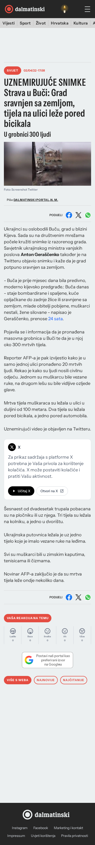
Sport (25, 23)
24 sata (55, 318)
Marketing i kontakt (68, 828)
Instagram (20, 828)
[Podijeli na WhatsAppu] (88, 215)
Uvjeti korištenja (43, 835)
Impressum (16, 835)
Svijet (12, 70)
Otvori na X (49, 491)
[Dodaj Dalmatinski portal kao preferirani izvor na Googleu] (47, 660)
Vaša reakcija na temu (27, 618)
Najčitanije (73, 680)
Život (41, 23)
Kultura (81, 23)
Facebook (40, 828)
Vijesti (8, 23)
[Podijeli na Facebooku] (69, 215)
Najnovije (46, 680)
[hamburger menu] (87, 9)
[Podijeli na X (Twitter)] (78, 215)
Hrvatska (59, 23)
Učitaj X (24, 491)
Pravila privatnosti (74, 835)
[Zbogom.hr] (64, 9)
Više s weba (17, 680)
